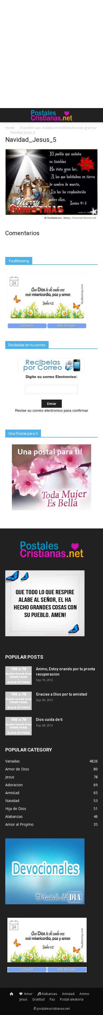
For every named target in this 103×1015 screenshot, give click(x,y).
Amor (27, 994)
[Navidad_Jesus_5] (51, 219)
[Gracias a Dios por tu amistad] (18, 701)
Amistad (68, 994)
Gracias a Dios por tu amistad (61, 694)
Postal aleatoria (71, 999)
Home (10, 127)
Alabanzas (49, 994)
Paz (52, 999)
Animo (84, 994)
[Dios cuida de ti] (18, 726)
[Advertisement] (51, 54)
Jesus (23, 999)
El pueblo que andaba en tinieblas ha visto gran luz (58, 127)
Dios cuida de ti (49, 719)
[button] (95, 115)
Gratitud (38, 999)
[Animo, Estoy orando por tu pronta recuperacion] (18, 675)
